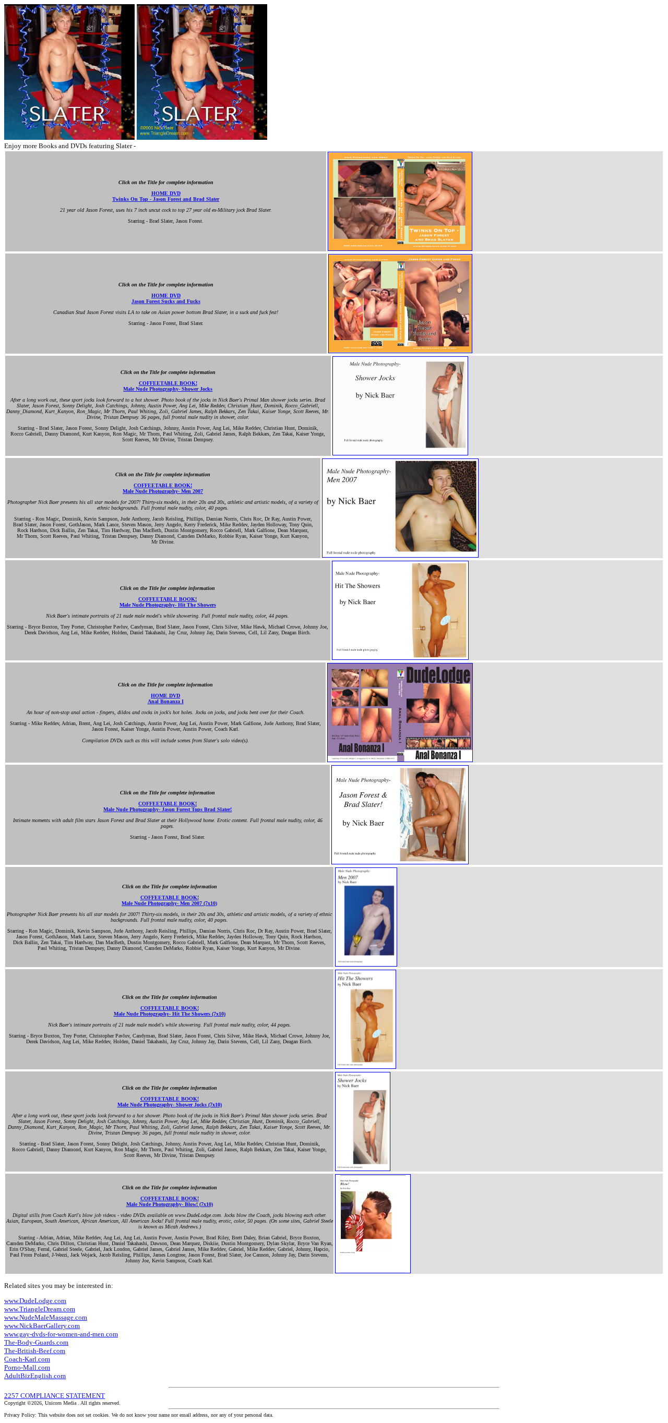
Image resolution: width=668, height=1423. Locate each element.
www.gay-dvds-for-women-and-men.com (61, 1334)
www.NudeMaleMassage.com (45, 1317)
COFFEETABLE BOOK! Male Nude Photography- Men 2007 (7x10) (169, 900)
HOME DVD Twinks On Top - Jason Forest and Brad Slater (165, 196)
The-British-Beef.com (34, 1351)
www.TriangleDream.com (39, 1309)
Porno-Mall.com (27, 1367)
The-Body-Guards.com (36, 1342)
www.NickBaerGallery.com (42, 1326)
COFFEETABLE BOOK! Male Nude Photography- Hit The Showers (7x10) (169, 1011)
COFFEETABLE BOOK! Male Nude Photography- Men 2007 (163, 488)
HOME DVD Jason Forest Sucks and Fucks (166, 298)
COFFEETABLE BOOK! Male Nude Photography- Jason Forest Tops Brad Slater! (167, 806)
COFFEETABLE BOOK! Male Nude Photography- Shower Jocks (167, 386)
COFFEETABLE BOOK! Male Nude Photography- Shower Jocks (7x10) (169, 1101)
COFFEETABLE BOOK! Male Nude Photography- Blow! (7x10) (169, 1201)
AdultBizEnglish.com (35, 1376)
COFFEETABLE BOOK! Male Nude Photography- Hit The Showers (168, 602)
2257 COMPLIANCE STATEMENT (54, 1396)
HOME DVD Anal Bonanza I (166, 698)
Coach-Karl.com (27, 1359)
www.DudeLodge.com (35, 1301)
